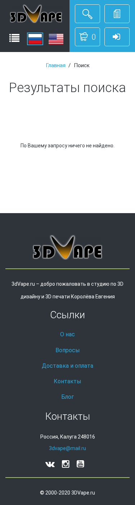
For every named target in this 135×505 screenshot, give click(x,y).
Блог (67, 396)
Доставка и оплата (67, 365)
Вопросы (67, 350)
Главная (56, 65)
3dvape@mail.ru (67, 448)
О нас (67, 334)
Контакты (67, 381)
